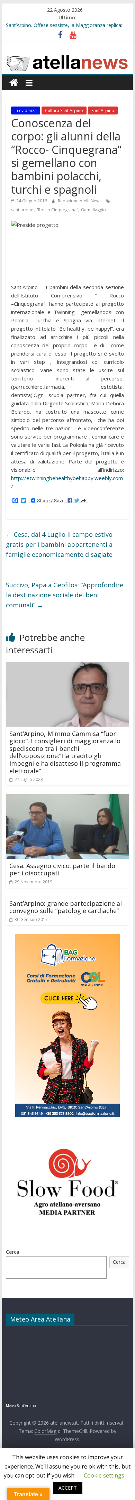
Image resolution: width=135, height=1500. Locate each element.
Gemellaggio (93, 210)
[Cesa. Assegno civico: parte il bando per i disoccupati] (67, 798)
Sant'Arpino (102, 110)
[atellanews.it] (67, 56)
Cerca (12, 1252)
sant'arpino (22, 210)
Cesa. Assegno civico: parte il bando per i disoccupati (62, 869)
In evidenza (26, 110)
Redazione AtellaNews (80, 201)
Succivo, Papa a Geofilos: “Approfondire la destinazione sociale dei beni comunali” (64, 595)
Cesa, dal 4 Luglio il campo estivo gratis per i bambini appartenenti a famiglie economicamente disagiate (59, 544)
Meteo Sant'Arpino (21, 1405)
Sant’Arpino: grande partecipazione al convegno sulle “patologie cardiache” (65, 907)
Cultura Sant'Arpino (64, 110)
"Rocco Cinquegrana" (57, 210)
